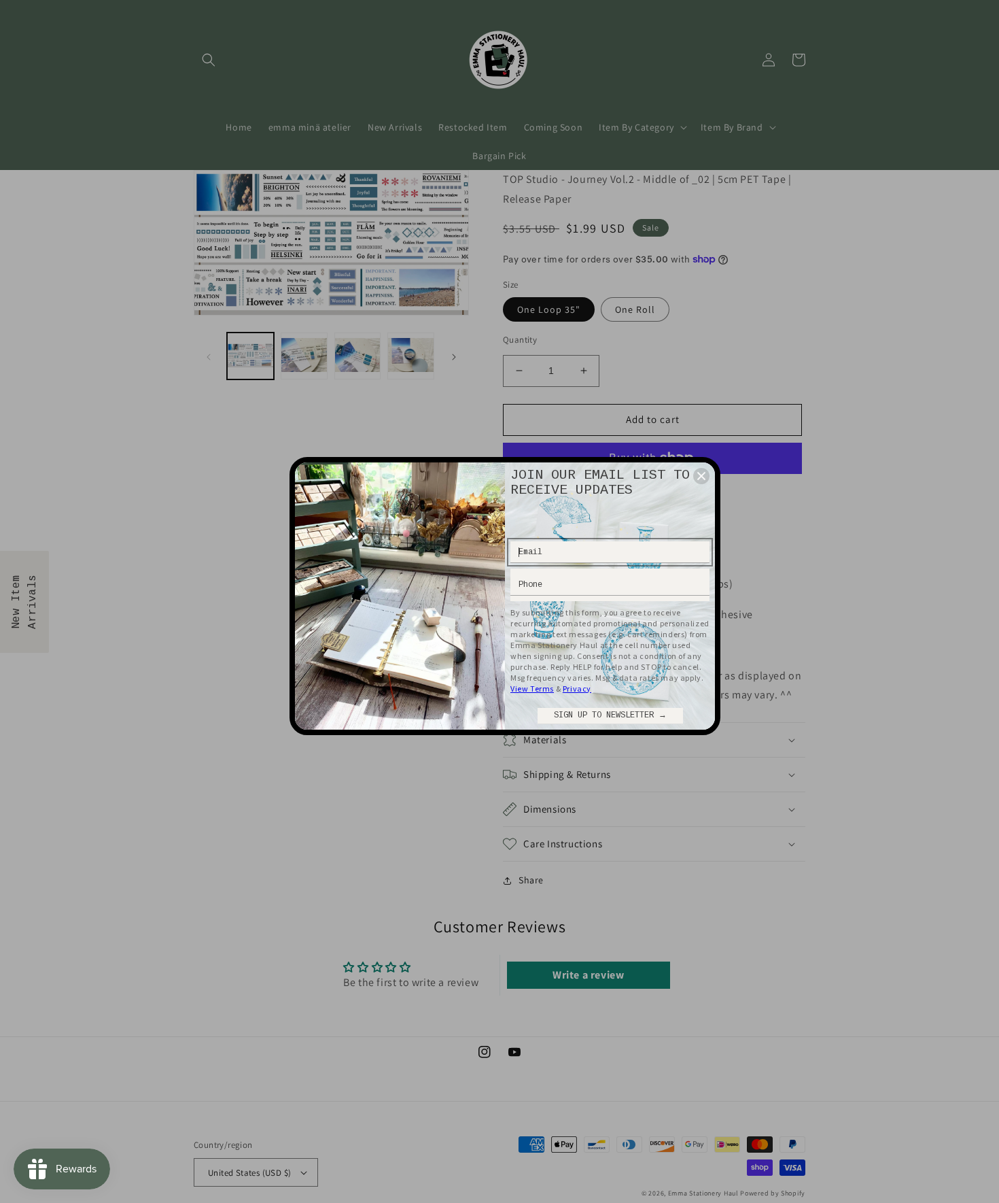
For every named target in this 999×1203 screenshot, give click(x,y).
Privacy (577, 688)
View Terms (532, 688)
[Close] (701, 476)
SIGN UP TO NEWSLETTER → (610, 715)
